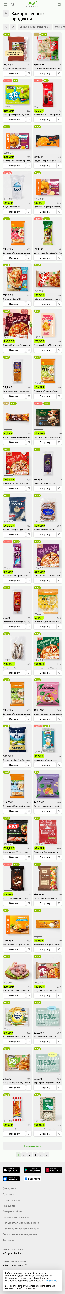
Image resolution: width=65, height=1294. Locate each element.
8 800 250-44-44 (13, 1265)
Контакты (8, 1239)
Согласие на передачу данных (20, 1234)
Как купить (9, 1205)
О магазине (9, 1188)
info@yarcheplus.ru (13, 1253)
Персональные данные (16, 1216)
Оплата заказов (12, 1199)
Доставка (8, 1194)
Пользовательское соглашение (21, 1222)
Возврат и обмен (12, 1211)
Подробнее (50, 1280)
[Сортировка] (6, 27)
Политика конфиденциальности (21, 1228)
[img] (59, 1273)
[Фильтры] (13, 27)
